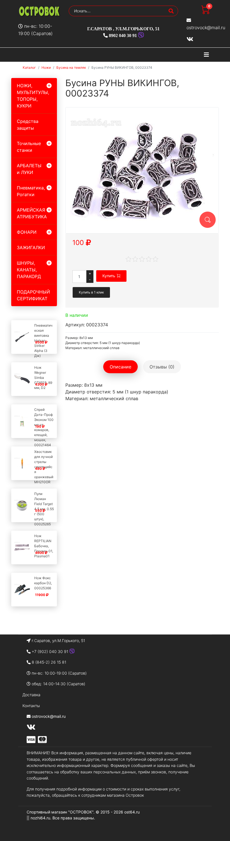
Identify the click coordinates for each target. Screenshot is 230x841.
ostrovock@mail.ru (206, 27)
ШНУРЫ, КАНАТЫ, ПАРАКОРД (29, 269)
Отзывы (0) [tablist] (162, 367)
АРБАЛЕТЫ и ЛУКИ (29, 169)
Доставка (31, 694)
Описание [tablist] (120, 367)
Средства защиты (27, 124)
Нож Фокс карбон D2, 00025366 (43, 583)
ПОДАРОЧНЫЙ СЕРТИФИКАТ (33, 295)
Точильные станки (29, 147)
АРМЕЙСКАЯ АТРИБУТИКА (32, 213)
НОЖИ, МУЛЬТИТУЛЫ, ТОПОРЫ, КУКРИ (33, 96)
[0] (205, 12)
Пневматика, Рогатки (31, 191)
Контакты (31, 705)
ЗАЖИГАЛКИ (31, 247)
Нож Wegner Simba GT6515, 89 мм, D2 (43, 377)
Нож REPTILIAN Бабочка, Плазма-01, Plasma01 (43, 546)
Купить (108, 275)
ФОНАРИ (26, 232)
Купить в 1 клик (91, 292)
